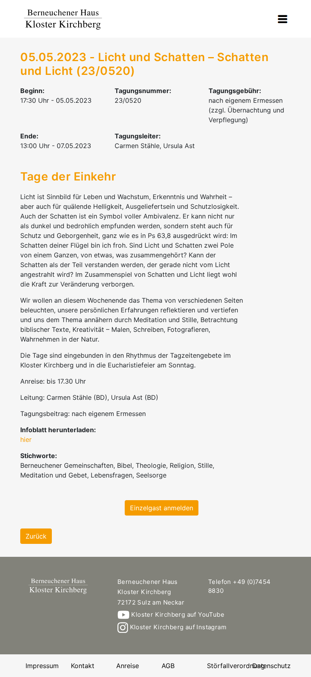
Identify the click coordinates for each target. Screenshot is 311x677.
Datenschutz (271, 666)
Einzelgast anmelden (161, 508)
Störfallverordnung (236, 666)
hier (26, 439)
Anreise (127, 666)
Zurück (36, 536)
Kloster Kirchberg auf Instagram (177, 627)
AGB (168, 666)
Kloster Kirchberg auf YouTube (177, 614)
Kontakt (82, 666)
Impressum (42, 666)
